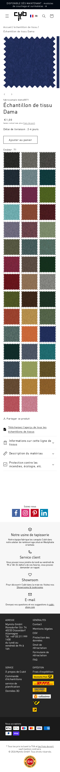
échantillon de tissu (25, 26)
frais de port (29, 123)
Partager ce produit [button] (18, 418)
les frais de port (46, 746)
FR (36, 16)
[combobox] (34, 16)
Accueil (7, 26)
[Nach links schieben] (4, 94)
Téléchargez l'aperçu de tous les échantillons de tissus (27, 429)
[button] (7, 16)
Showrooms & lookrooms (30, 587)
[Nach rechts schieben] (11, 94)
